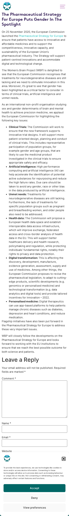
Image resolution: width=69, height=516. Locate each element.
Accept (34, 488)
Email (6, 437)
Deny (34, 498)
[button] (63, 459)
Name (6, 423)
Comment (9, 378)
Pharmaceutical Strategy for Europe (41, 36)
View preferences (34, 507)
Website (7, 451)
